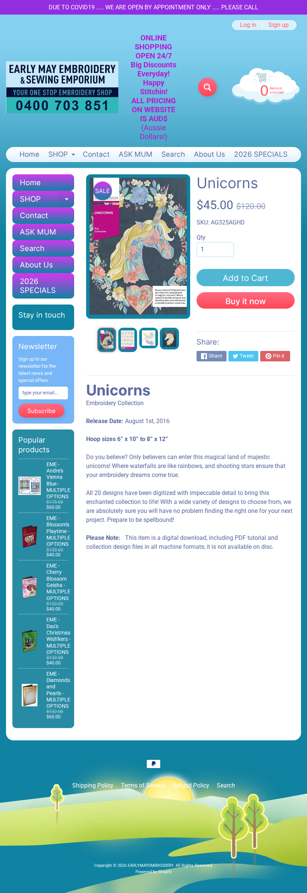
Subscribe (41, 411)
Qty (201, 237)
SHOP (62, 156)
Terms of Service (143, 785)
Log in (248, 25)
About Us (209, 154)
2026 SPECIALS (261, 154)
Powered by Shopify (154, 871)
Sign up (278, 25)
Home (29, 154)
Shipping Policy (92, 785)
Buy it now (245, 301)
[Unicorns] (106, 340)
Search (173, 154)
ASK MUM (135, 154)
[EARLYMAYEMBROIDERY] (62, 87)
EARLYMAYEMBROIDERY (150, 865)
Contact (96, 154)
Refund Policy (191, 785)
